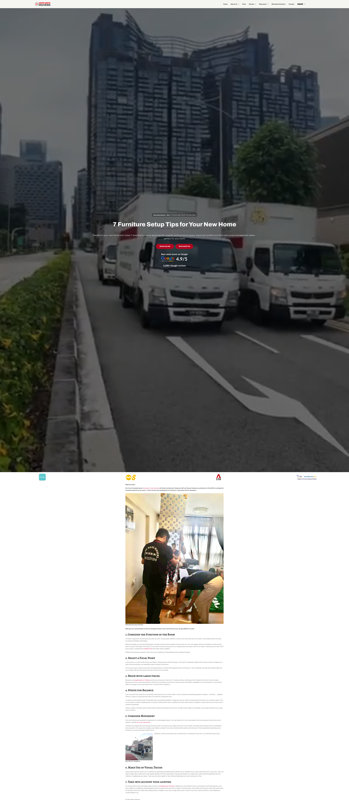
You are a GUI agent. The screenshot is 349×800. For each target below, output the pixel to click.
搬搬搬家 (300, 4)
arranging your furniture (166, 786)
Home (225, 4)
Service (251, 4)
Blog (168, 215)
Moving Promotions (278, 4)
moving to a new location (151, 488)
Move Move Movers (159, 215)
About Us (234, 4)
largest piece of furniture (142, 680)
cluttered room (148, 649)
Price (244, 4)
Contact (291, 4)
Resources (262, 4)
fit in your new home (143, 722)
